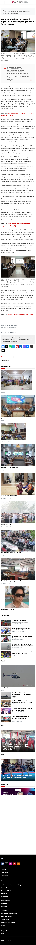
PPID (2, 933)
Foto (3, 725)
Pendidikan (4, 896)
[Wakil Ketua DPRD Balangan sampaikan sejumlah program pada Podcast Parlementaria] (18, 406)
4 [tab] (20, 753)
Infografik (4, 784)
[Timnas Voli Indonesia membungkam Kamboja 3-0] (6, 623)
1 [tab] (13, 753)
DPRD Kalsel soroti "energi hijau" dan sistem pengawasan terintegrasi (16, 12)
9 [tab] (27, 782)
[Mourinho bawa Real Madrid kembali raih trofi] (6, 630)
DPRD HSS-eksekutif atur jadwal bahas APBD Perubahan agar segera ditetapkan (16, 580)
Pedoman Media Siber (8, 922)
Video (3, 755)
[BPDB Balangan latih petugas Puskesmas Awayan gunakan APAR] (18, 483)
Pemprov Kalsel (20, 357)
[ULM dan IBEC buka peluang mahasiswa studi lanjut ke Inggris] (6, 703)
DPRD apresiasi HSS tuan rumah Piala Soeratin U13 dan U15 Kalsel (16, 608)
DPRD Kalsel (9, 357)
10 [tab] (29, 782)
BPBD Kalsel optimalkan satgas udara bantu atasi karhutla (16, 687)
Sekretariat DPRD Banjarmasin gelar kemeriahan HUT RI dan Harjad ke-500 (16, 746)
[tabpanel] (18, 741)
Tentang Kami (5, 919)
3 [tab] (18, 753)
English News (5, 900)
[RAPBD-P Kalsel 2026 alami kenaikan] (13, 431)
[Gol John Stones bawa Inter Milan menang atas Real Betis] (6, 654)
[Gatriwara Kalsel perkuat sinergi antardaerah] (16, 380)
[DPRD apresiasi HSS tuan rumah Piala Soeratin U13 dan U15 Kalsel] (18, 597)
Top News (4, 661)
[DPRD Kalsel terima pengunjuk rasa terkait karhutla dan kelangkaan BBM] (18, 540)
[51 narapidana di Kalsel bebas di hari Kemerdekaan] (6, 711)
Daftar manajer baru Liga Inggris (16, 845)
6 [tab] (19, 782)
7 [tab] (22, 782)
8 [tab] (24, 782)
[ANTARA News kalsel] (19, 2)
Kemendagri (6, 360)
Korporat (4, 931)
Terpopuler (5, 615)
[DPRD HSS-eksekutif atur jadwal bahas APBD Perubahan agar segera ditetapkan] (18, 569)
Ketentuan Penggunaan (9, 913)
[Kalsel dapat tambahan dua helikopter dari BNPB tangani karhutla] (6, 695)
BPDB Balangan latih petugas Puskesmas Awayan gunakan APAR (15, 494)
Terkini (3, 869)
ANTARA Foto (5, 928)
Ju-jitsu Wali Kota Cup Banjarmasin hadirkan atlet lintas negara (17, 776)
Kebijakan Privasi (6, 916)
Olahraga (4, 893)
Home (6, 10)
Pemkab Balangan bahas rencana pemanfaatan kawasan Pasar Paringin (17, 466)
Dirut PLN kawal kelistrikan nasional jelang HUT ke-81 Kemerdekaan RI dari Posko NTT (22, 718)
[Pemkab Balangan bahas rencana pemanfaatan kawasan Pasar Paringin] (18, 455)
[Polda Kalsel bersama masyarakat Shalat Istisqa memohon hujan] (18, 512)
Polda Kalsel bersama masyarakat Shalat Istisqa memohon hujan (17, 523)
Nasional (4, 888)
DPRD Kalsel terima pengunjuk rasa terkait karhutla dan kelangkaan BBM (15, 551)
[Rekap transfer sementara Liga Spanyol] (6, 638)
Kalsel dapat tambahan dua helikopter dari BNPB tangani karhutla (21, 694)
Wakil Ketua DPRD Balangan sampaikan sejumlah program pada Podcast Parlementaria (17, 417)
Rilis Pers (4, 906)
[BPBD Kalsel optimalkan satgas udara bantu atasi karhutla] (18, 676)
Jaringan (4, 910)
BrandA (3, 925)
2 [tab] (15, 753)
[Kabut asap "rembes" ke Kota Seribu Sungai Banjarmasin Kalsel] (6, 646)
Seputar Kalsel (14, 10)
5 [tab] (23, 753)
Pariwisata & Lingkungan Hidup (11, 885)
